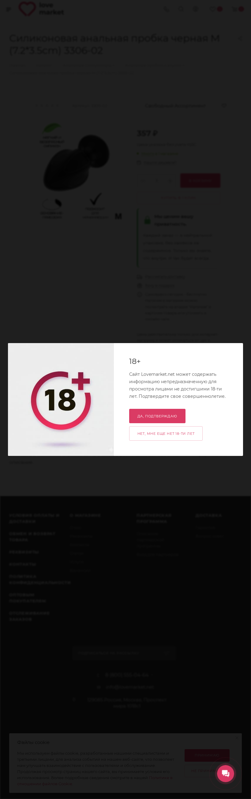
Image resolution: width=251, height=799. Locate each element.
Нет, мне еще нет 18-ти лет (166, 433)
